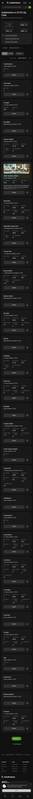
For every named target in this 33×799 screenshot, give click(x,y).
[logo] (13, 2)
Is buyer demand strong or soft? (12, 38)
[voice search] (26, 7)
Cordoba (6, 632)
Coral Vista (7, 615)
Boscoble (6, 313)
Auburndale (7, 201)
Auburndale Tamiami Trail (11, 226)
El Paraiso (6, 711)
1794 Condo (7, 83)
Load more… (16, 738)
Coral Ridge (7, 590)
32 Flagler (6, 103)
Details (14, 75)
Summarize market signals (11, 35)
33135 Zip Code (19, 754)
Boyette (6, 338)
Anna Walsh (7, 122)
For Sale (5, 53)
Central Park (7, 468)
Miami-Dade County (6, 18)
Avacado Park (7, 251)
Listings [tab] (5, 48)
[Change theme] (30, 2)
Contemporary (8, 515)
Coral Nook (7, 560)
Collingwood (7, 498)
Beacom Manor (8, 271)
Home (2, 754)
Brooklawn (7, 356)
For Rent (11, 53)
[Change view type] (30, 58)
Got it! (16, 790)
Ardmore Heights (8, 139)
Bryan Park (7, 381)
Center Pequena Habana (11, 449)
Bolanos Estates (8, 296)
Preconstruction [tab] (14, 48)
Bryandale (6, 406)
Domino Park (7, 677)
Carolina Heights (8, 423)
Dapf (5, 658)
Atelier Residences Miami (11, 176)
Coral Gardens (8, 535)
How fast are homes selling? (11, 42)
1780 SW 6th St (8, 64)
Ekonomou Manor (9, 694)
